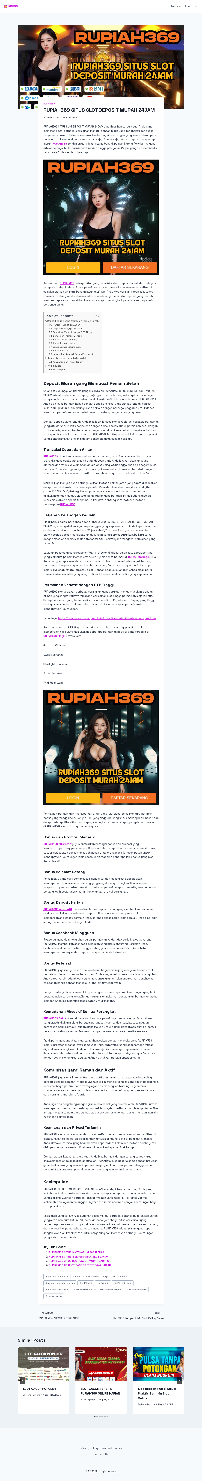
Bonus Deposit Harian (64, 343)
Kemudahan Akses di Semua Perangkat (73, 354)
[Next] (179, 1380)
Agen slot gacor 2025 (57, 1276)
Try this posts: (60, 369)
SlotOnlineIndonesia (136, 1289)
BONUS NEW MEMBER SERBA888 (58, 1316)
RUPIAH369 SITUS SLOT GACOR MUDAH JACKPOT (80, 1261)
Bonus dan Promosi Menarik (67, 335)
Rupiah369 (49, 104)
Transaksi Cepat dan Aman (66, 324)
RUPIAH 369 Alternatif (57, 909)
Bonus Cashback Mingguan (67, 346)
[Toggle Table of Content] (95, 316)
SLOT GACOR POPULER (39, 1389)
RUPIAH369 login (139, 557)
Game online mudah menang (60, 1283)
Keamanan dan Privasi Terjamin (68, 361)
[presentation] (43, 1364)
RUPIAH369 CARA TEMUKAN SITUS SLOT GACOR (79, 1256)
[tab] (94, 1416)
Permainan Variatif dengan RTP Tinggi (72, 332)
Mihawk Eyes (53, 117)
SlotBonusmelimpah (110, 1289)
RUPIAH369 (60, 143)
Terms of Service (111, 1448)
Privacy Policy (89, 1448)
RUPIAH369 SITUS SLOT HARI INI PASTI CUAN (76, 1252)
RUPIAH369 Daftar (55, 1018)
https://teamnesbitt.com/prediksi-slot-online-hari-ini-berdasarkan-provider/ (107, 618)
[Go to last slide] (22, 1380)
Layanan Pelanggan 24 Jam (67, 328)
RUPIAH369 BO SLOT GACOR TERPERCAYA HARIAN (80, 1265)
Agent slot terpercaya (115, 1276)
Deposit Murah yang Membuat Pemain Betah (73, 320)
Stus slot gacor (53, 1296)
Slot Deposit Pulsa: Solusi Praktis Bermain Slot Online (157, 1393)
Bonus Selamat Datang (65, 339)
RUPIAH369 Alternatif (57, 844)
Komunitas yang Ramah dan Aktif (67, 357)
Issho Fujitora (33, 1395)
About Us (191, 6)
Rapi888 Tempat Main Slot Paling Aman (138, 1316)
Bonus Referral (60, 350)
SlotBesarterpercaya (84, 1289)
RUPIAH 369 (67, 504)
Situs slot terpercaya (56, 1289)
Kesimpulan (54, 365)
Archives (175, 6)
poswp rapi (89, 1399)
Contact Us (101, 1454)
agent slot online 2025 (86, 1276)
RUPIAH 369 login (54, 636)
